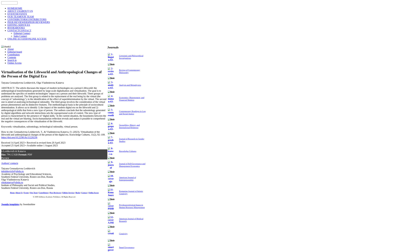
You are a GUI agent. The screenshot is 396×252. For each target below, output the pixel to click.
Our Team (34, 193)
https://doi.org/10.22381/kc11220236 (19, 137)
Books (78, 193)
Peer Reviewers (55, 193)
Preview (5, 157)
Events (26, 193)
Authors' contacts (9, 163)
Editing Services (68, 193)
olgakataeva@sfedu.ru (12, 182)
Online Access (94, 193)
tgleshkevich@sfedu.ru (12, 171)
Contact (84, 193)
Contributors (44, 193)
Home (12, 193)
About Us (19, 193)
